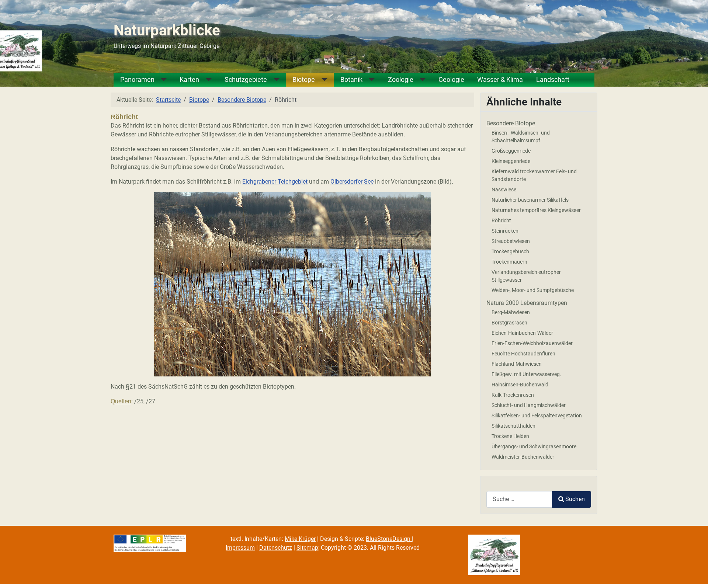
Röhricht (501, 220)
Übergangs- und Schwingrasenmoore (534, 446)
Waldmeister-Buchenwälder (523, 457)
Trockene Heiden (510, 436)
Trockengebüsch (510, 251)
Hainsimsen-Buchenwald (520, 384)
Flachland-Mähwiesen (517, 364)
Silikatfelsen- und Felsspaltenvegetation (537, 415)
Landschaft (552, 79)
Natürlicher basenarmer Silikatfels (530, 200)
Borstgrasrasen (509, 323)
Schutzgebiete (246, 79)
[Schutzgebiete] (273, 79)
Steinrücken (505, 231)
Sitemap (307, 547)
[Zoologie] (419, 79)
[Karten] (205, 79)
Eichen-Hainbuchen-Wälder (522, 333)
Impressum (240, 547)
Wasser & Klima (500, 79)
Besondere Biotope (510, 123)
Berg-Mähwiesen (511, 312)
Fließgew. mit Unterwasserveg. (526, 374)
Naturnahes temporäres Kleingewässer (536, 210)
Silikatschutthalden (513, 426)
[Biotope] (321, 79)
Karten (189, 79)
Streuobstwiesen (511, 241)
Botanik (351, 79)
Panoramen (137, 79)
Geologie (451, 79)
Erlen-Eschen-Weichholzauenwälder (532, 343)
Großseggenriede (511, 151)
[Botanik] (368, 79)
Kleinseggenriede (511, 161)
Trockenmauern (509, 262)
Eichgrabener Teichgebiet (275, 181)
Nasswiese (504, 189)
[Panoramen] (161, 79)
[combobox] (519, 499)
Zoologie (400, 79)
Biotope (303, 79)
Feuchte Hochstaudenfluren (523, 354)
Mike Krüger (300, 538)
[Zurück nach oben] (695, 570)
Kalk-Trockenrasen (513, 395)
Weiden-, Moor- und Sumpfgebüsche (533, 290)
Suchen (575, 499)
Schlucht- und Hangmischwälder (529, 405)
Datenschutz (275, 547)
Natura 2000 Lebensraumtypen (526, 302)
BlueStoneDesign (389, 538)
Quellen (121, 401)
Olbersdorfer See (352, 181)
